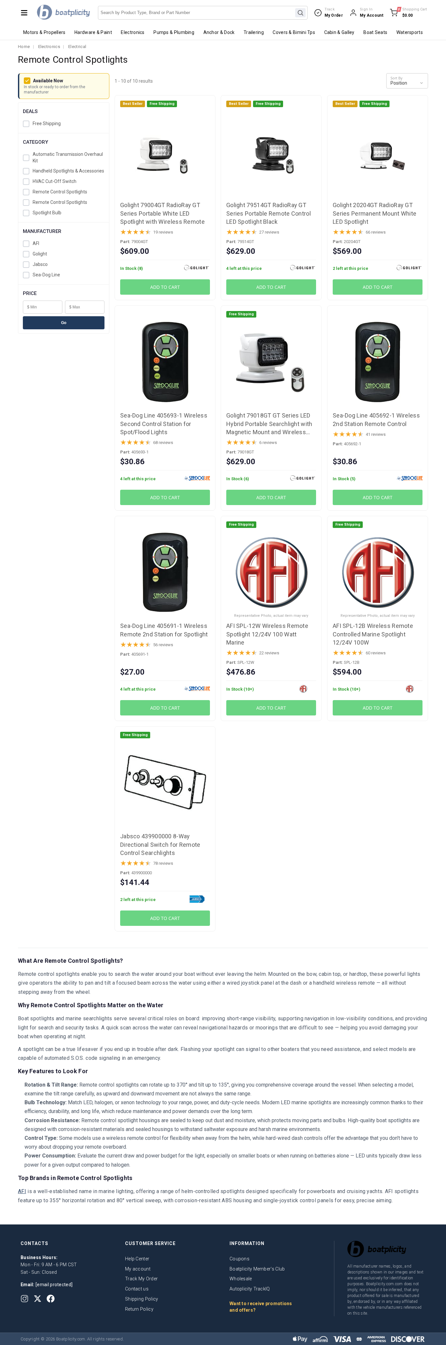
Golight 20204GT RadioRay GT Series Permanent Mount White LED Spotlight (374, 213)
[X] (37, 1299)
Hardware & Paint (93, 32)
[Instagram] (24, 1299)
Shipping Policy (141, 1299)
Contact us (137, 1288)
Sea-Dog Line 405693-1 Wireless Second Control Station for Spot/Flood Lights (163, 423)
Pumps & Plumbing (173, 32)
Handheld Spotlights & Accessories (68, 171)
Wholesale (241, 1278)
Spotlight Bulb (47, 213)
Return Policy (139, 1309)
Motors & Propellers (44, 32)
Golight (40, 254)
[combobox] (202, 13)
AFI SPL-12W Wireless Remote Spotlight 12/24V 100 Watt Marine (267, 634)
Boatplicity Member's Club (257, 1268)
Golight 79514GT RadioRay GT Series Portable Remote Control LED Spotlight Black (268, 213)
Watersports (409, 32)
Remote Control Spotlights (60, 192)
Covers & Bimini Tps (294, 32)
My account (138, 1268)
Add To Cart (165, 287)
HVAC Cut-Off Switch (54, 181)
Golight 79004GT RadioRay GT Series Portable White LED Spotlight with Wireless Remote (162, 213)
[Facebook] (51, 1299)
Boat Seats (375, 32)
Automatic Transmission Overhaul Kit (68, 157)
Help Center (137, 1258)
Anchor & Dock (219, 32)
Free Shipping (47, 123)
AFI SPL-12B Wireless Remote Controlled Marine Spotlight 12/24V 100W (373, 634)
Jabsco (40, 264)
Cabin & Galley (339, 32)
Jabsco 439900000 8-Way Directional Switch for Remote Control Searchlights (160, 844)
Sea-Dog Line (46, 275)
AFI (36, 243)
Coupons (239, 1258)
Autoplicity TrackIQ (250, 1288)
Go (63, 322)
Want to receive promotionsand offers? (261, 1307)
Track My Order (141, 1278)
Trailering (254, 32)
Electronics (132, 32)
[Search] (300, 12)
